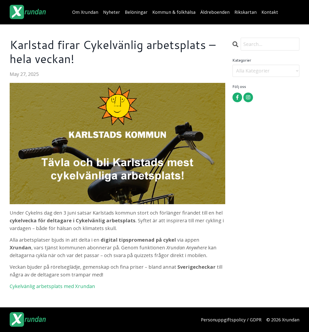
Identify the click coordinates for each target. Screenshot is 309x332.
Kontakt (269, 12)
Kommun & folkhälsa (174, 12)
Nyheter (111, 12)
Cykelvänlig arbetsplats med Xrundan (52, 286)
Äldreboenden (215, 12)
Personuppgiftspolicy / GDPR (231, 320)
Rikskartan (245, 12)
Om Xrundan (85, 12)
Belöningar (136, 12)
